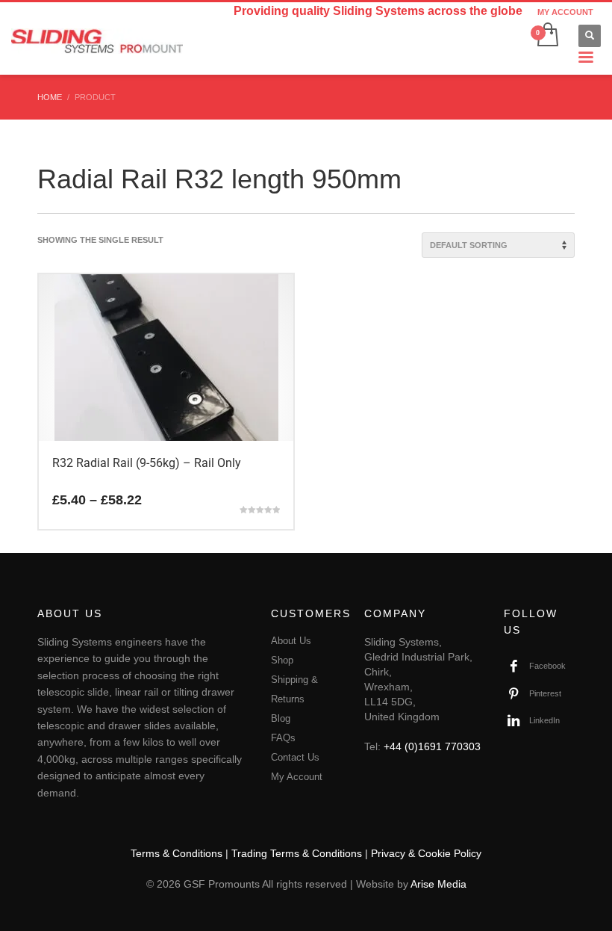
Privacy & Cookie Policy (426, 853)
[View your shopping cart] (546, 36)
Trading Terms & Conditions (296, 853)
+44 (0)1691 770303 (432, 746)
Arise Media (438, 884)
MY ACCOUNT (565, 11)
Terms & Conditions (176, 853)
